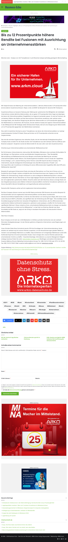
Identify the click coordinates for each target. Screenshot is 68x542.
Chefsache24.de (6, 520)
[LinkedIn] (24, 320)
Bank (20, 302)
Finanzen (8, 306)
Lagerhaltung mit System (9, 515)
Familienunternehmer (57, 302)
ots (3, 49)
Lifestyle (32, 306)
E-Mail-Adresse (5, 378)
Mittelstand (51, 306)
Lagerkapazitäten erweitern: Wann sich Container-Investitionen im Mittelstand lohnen (36, 1)
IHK (24, 306)
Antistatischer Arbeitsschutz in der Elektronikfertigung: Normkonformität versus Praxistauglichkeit (28, 502)
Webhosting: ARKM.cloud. (57, 536)
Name (3, 371)
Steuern (33, 309)
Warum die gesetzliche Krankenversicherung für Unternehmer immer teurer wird (23, 530)
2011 (5, 302)
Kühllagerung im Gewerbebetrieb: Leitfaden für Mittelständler (18, 510)
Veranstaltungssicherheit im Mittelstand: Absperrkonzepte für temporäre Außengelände (25, 508)
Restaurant (13, 309)
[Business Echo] (13, 7)
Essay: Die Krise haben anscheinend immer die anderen (17, 524)
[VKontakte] (40, 320)
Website (37, 378)
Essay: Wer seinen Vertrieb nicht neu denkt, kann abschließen (18, 527)
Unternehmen (54, 309)
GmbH (17, 306)
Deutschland (30, 302)
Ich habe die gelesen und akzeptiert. (19, 390)
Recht (61, 306)
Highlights (15, 25)
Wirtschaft (31, 313)
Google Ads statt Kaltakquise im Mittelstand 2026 (15, 513)
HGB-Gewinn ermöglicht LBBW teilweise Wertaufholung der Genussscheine (56, 339)
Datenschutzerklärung (36, 384)
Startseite (5, 25)
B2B (13, 302)
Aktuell (10, 25)
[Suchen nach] (66, 7)
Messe (41, 306)
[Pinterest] (32, 320)
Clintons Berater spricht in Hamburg (32, 338)
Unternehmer (19, 313)
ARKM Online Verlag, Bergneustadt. (41, 536)
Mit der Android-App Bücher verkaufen (9, 338)
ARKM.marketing (34, 13)
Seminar (23, 309)
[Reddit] (36, 320)
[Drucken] (48, 320)
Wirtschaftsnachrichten (46, 313)
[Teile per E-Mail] (44, 320)
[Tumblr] (28, 320)
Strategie (43, 309)
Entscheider (42, 302)
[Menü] (2, 7)
